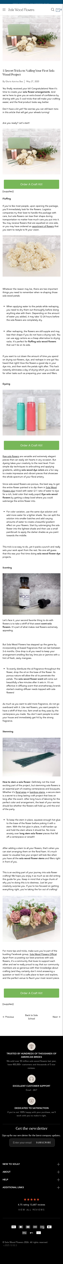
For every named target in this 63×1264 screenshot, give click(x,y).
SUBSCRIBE (43, 1142)
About (6, 1172)
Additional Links (13, 1187)
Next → (56, 1017)
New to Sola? (11, 1164)
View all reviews (31, 1209)
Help (5, 1180)
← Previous (8, 1017)
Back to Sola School (31, 1017)
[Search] (53, 9)
